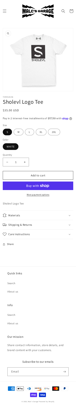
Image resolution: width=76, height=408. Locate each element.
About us (12, 291)
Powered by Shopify (46, 401)
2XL (54, 132)
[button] (5, 11)
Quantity (7, 154)
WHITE (11, 146)
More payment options (38, 194)
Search (11, 283)
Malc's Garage (33, 401)
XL (41, 132)
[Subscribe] (64, 371)
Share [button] (10, 244)
